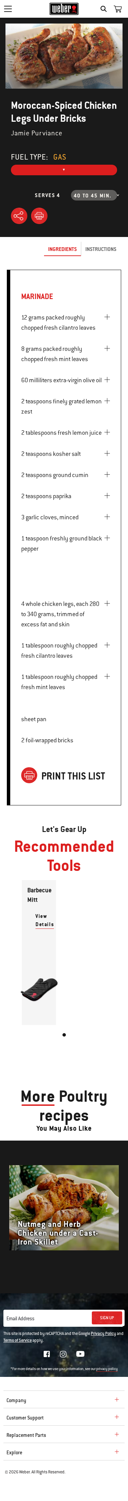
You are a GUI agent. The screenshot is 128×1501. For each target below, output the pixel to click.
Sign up (107, 1318)
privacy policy (107, 1369)
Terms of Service (17, 1340)
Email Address (20, 1319)
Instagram (63, 1354)
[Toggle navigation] (7, 8)
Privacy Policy (103, 1333)
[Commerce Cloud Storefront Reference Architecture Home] (64, 9)
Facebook (47, 1354)
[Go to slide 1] (64, 1035)
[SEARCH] (105, 9)
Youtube (80, 1353)
